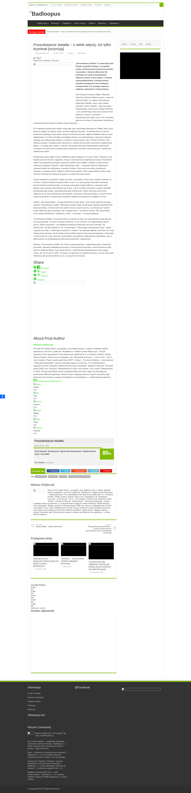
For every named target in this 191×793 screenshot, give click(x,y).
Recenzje (54, 23)
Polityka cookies (86, 5)
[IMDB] (143, 5)
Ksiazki (70, 53)
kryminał (53, 476)
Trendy (133, 44)
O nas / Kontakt (56, 5)
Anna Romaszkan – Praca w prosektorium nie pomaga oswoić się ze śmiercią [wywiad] (78, 32)
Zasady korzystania (71, 5)
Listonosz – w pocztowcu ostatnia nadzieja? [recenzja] (72, 561)
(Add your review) (38, 608)
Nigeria (63, 476)
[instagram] (138, 5)
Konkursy (107, 5)
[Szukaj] (161, 5)
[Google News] (146, 5)
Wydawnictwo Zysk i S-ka (80, 476)
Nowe (124, 44)
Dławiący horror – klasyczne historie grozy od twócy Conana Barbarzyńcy (45, 562)
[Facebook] (136, 5)
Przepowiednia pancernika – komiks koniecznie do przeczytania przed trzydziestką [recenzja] (98, 529)
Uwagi (148, 44)
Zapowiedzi (113, 23)
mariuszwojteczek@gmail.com (49, 381)
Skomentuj (81, 53)
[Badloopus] (45, 13)
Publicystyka (42, 23)
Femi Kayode (41, 476)
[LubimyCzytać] (141, 5)
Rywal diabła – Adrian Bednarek (49, 525)
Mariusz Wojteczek (42, 53)
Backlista (101, 23)
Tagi (140, 44)
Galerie (91, 23)
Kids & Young (79, 23)
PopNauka (66, 23)
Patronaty (98, 5)
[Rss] (133, 5)
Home (32, 23)
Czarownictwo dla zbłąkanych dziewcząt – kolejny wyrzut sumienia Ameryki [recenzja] (100, 565)
